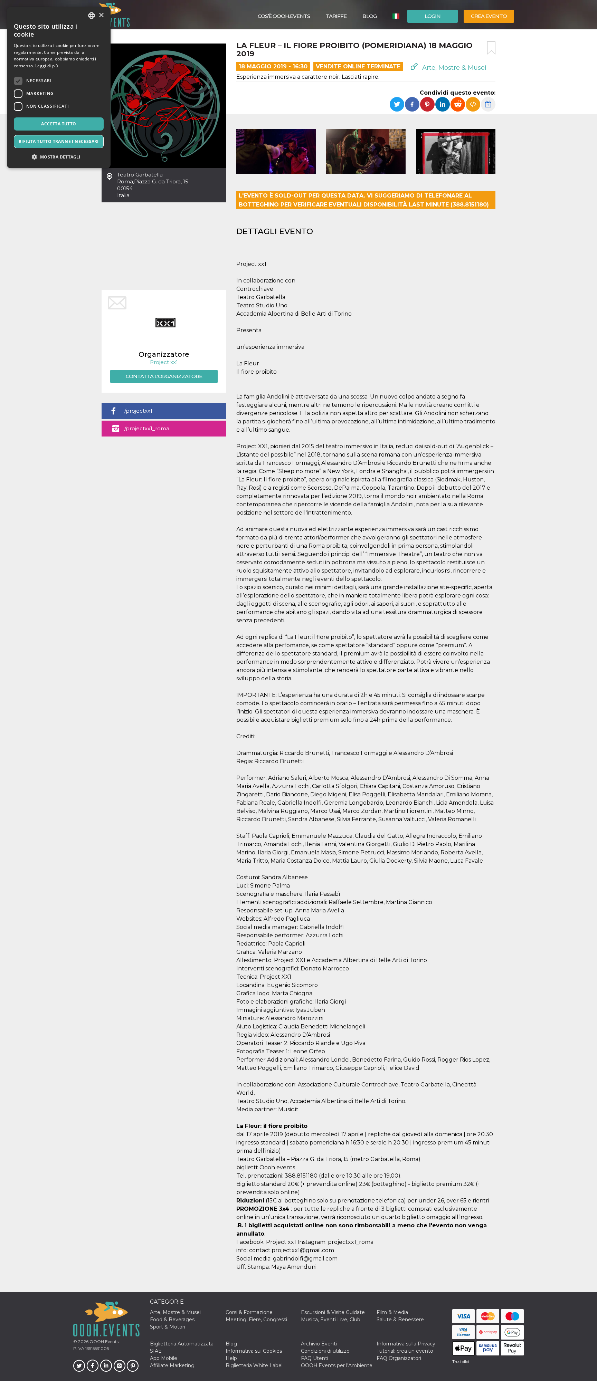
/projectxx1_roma (146, 428)
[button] (59, 157)
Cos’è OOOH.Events (284, 16)
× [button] (101, 15)
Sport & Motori (167, 1327)
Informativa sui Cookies (254, 1351)
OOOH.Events (103, 1341)
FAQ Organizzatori (399, 1358)
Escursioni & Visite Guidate (333, 1312)
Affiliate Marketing (172, 1365)
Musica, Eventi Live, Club (330, 1319)
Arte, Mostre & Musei (453, 67)
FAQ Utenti (314, 1358)
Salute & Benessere (400, 1319)
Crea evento (489, 16)
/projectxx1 (138, 410)
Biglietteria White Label (254, 1365)
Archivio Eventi (319, 1344)
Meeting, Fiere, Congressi (256, 1319)
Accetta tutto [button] (58, 124)
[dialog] (59, 87)
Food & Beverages (172, 1319)
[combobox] (91, 15)
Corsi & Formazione (249, 1312)
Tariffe (336, 16)
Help (231, 1358)
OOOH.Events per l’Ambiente (336, 1365)
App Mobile (163, 1358)
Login (432, 16)
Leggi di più (46, 66)
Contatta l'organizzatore (164, 376)
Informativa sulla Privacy (406, 1344)
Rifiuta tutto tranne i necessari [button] (59, 141)
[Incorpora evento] (473, 104)
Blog (369, 16)
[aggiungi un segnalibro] (491, 48)
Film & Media (392, 1312)
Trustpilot (461, 1361)
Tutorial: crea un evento (405, 1351)
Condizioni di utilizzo (325, 1351)
